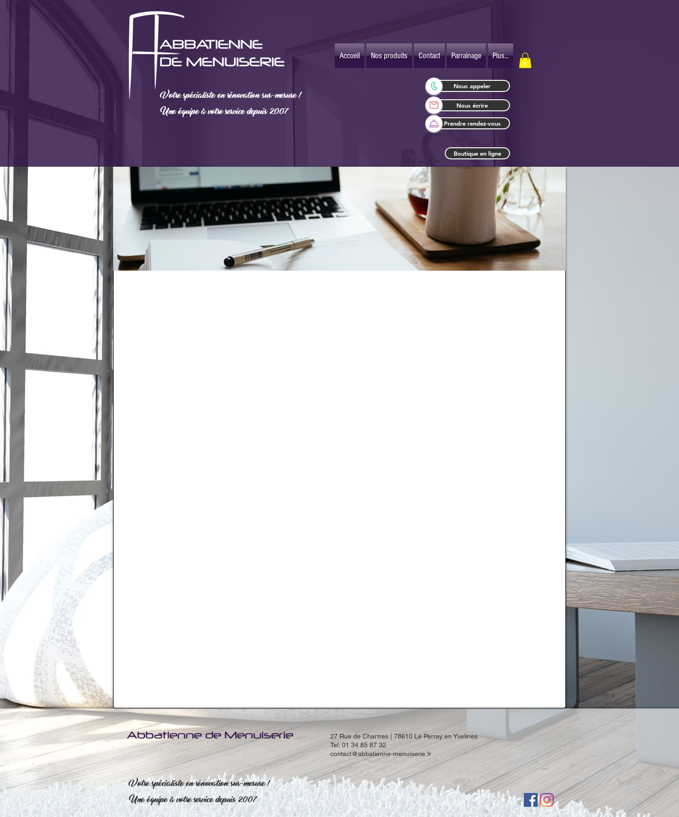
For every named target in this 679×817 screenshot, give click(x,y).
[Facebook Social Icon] (531, 800)
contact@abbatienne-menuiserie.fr (380, 753)
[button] (525, 60)
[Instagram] (547, 800)
